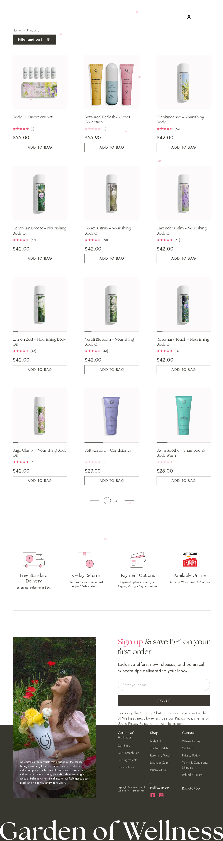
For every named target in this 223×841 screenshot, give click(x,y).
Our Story (124, 747)
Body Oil (155, 743)
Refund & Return (192, 775)
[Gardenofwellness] (104, 13)
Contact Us (189, 750)
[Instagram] (161, 795)
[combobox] (178, 8)
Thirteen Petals (159, 750)
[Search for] (208, 8)
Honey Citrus (158, 770)
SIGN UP (163, 703)
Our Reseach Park (129, 754)
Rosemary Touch (160, 757)
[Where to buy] (196, 18)
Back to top (191, 788)
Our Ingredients (127, 761)
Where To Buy (191, 743)
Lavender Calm (159, 763)
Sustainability (126, 768)
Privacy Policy (138, 726)
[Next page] (129, 499)
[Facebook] (152, 795)
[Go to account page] (189, 19)
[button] (181, 8)
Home (17, 30)
